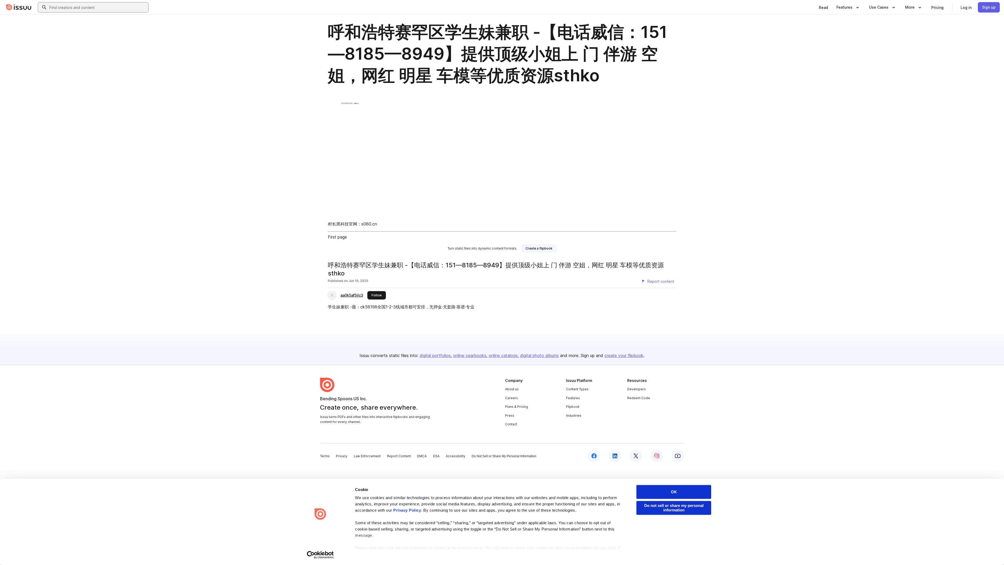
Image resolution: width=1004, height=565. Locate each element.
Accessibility (455, 456)
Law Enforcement (367, 456)
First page (337, 237)
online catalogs (503, 355)
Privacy (341, 456)
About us (512, 389)
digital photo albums (539, 355)
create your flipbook (623, 355)
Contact (511, 424)
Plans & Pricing (516, 407)
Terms (325, 456)
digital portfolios (435, 355)
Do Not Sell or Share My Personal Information (504, 456)
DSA (436, 456)
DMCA (422, 456)
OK (674, 492)
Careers (511, 398)
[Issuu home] (18, 7)
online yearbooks (469, 355)
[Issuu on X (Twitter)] (636, 456)
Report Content (399, 456)
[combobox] (97, 7)
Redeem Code (638, 398)
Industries (573, 415)
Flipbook (573, 407)
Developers (636, 389)
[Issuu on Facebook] (594, 456)
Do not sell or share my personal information (674, 507)
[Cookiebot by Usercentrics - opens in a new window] (320, 555)
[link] (823, 7)
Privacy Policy (407, 510)
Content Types (577, 389)
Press (509, 415)
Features (573, 398)
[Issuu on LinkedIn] (615, 456)
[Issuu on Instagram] (657, 456)
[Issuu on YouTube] (677, 456)
